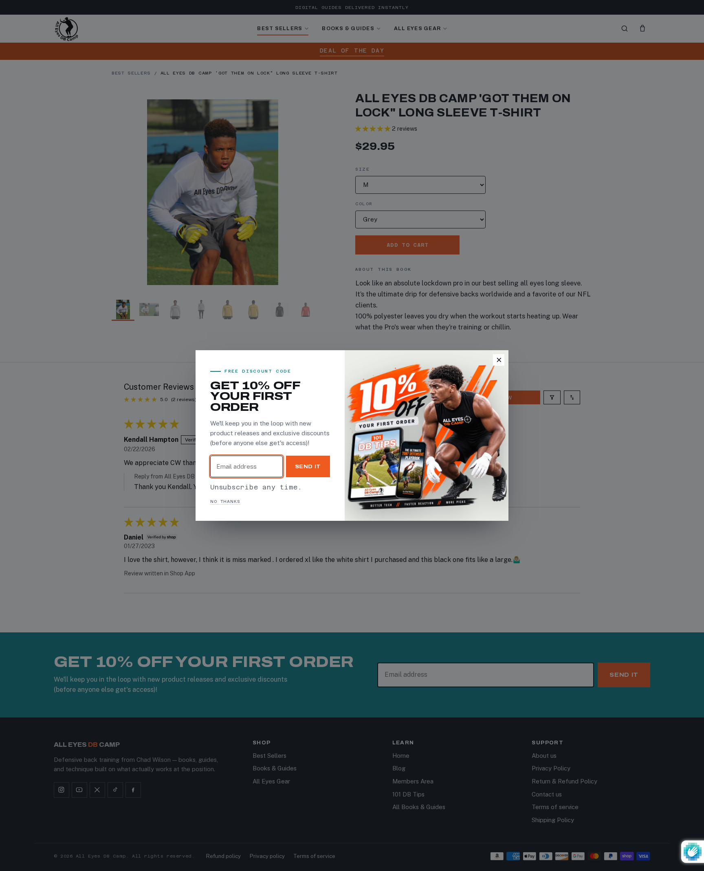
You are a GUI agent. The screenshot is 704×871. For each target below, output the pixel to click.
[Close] (498, 360)
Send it (308, 466)
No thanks (225, 501)
